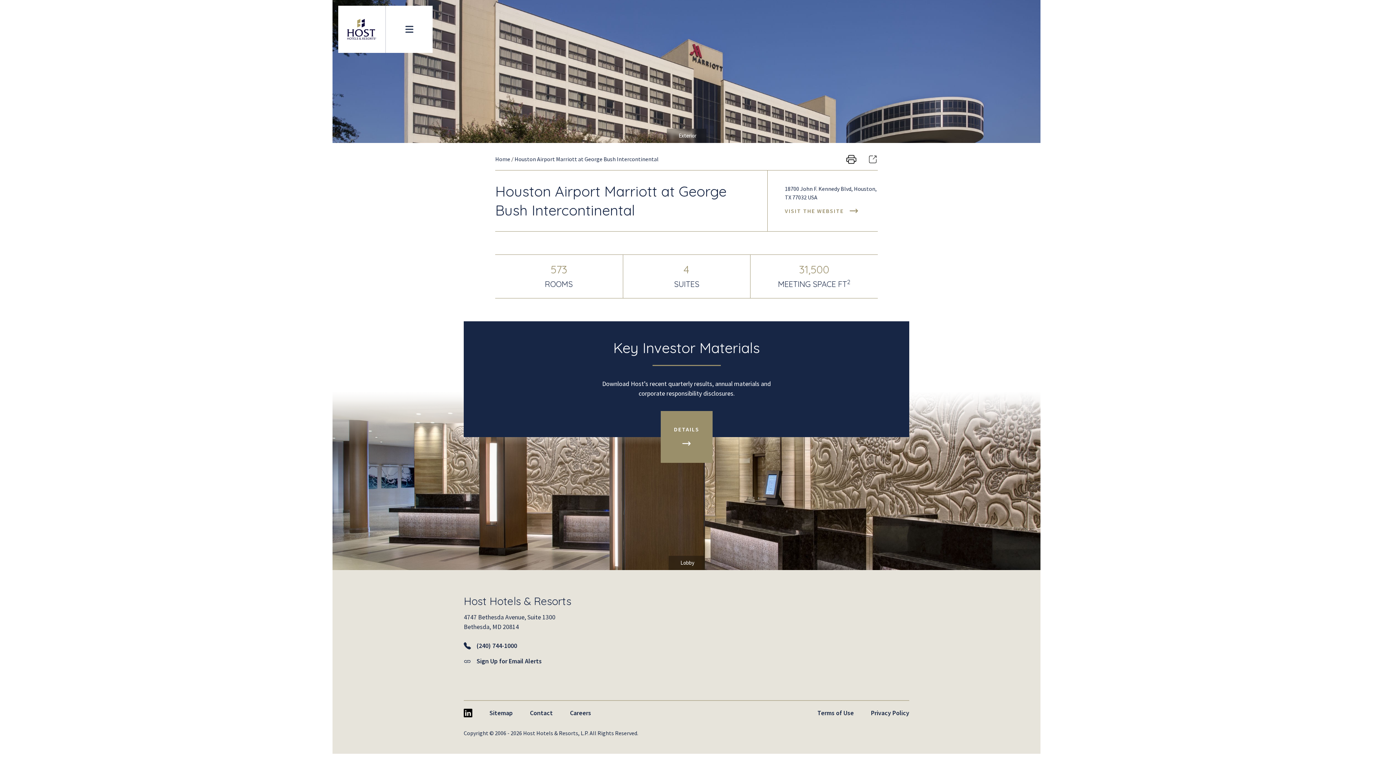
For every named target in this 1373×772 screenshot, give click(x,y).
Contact (541, 713)
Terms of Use (835, 713)
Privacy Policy (890, 713)
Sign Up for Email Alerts (509, 661)
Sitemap (501, 713)
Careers (580, 713)
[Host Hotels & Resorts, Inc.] (361, 29)
